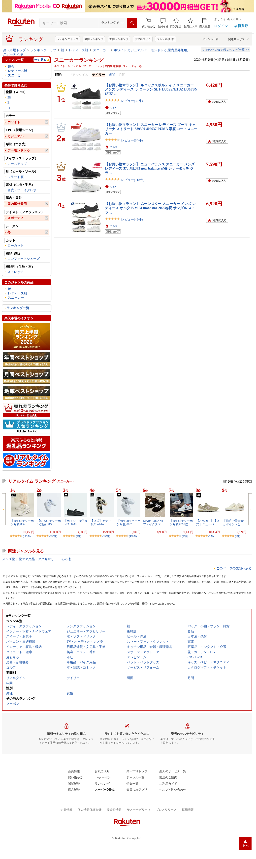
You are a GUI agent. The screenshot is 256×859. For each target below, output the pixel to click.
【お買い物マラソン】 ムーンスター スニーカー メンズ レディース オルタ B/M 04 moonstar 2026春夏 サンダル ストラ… (150, 208)
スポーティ (15, 218)
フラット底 (15, 177)
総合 (11, 66)
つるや (113, 107)
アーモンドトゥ (18, 150)
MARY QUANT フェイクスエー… (153, 524)
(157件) (106, 536)
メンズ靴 (8, 559)
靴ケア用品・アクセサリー (38, 559)
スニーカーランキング (79, 60)
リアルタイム (142, 39)
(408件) (133, 536)
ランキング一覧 (18, 308)
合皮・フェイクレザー (23, 190)
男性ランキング (93, 39)
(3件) (78, 536)
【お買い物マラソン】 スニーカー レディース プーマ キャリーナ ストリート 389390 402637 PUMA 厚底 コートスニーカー (151, 129)
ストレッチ (15, 272)
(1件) (237, 536)
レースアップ (17, 164)
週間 (112, 75)
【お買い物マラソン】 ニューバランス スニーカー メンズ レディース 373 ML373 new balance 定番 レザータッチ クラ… (150, 168)
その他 (66, 559)
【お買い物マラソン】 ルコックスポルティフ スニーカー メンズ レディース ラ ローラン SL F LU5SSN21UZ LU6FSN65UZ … (151, 89)
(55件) (185, 536)
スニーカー (101, 50)
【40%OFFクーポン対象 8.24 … (22, 522)
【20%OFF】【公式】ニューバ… (207, 522)
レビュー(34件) (132, 140)
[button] (163, 23)
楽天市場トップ (14, 50)
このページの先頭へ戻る (234, 568)
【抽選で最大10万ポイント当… (233, 522)
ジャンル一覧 (210, 39)
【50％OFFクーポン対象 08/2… (49, 522)
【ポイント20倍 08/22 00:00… (75, 522)
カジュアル (15, 136)
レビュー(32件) (132, 101)
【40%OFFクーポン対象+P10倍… (181, 522)
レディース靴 (78, 50)
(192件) (53, 536)
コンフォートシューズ (23, 259)
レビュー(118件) (132, 180)
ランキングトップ (67, 39)
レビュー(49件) (132, 219)
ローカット (15, 245)
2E (9, 97)
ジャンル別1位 (166, 39)
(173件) (27, 536)
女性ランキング (118, 39)
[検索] (132, 23)
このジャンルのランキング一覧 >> (226, 49)
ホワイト (13, 122)
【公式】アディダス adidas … (100, 522)
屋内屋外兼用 (17, 204)
